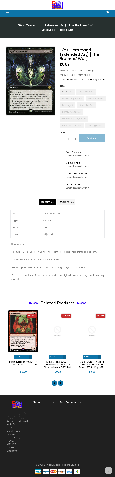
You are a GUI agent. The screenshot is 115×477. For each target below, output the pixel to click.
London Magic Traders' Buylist (57, 29)
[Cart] (107, 13)
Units (63, 133)
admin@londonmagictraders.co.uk (23, 421)
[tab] (47, 202)
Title (62, 85)
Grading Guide (96, 79)
